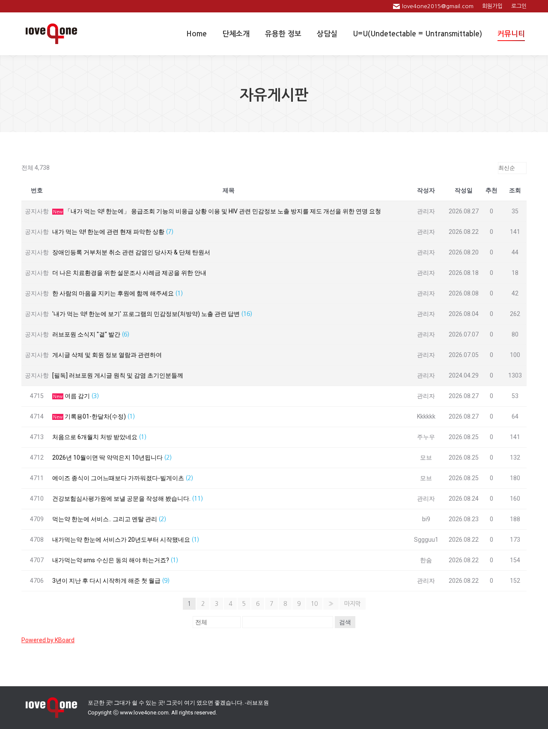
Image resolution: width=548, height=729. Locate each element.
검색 (345, 622)
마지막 (352, 604)
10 (314, 604)
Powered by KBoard (47, 640)
